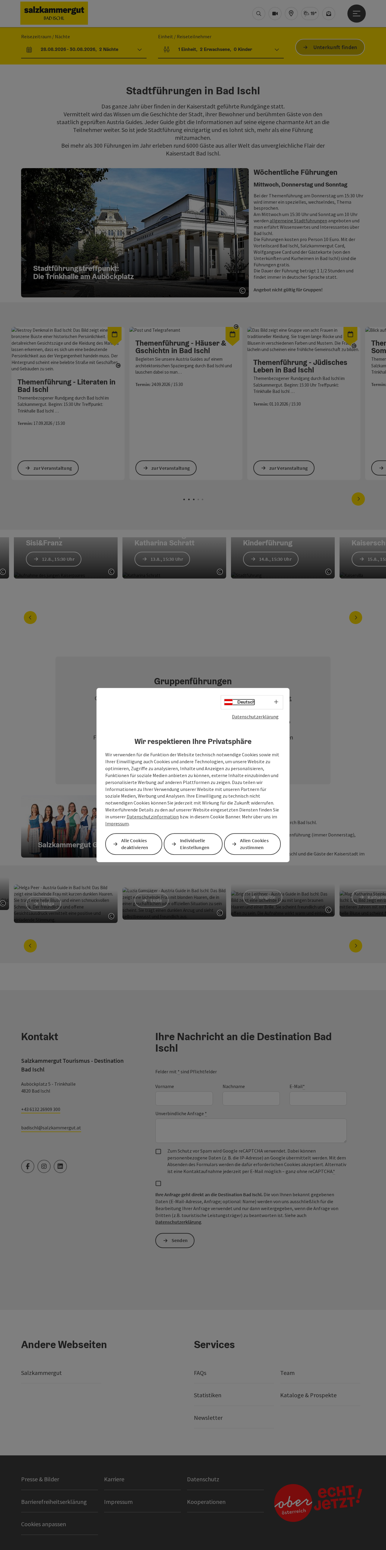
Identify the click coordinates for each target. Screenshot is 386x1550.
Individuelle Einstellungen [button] (195, 843)
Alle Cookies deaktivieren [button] (134, 843)
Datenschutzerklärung (255, 717)
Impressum (117, 823)
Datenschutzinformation (153, 817)
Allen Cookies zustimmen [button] (254, 843)
